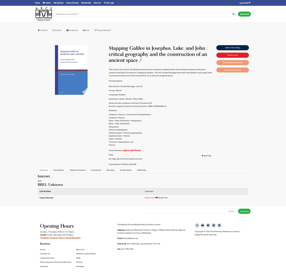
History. (126, 136)
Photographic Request (232, 62)
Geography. (136, 120)
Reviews (110, 170)
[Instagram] (197, 225)
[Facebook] (208, 225)
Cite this (44, 30)
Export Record (103, 30)
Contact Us (45, 254)
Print (87, 30)
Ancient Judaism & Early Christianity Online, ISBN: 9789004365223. (138, 106)
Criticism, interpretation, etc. (121, 142)
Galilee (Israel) (115, 133)
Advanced (244, 14)
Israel (111, 139)
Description (58, 170)
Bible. (111, 120)
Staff (78, 258)
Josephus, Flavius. (117, 117)
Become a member (232, 70)
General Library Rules (86, 254)
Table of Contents (77, 170)
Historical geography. (118, 130)
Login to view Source (131, 150)
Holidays (80, 266)
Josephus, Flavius (117, 114)
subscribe (244, 211)
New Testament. (122, 123)
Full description (115, 81)
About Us (80, 249)
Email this (73, 30)
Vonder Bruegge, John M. (131, 86)
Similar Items (126, 170)
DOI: (40, 181)
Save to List (232, 55)
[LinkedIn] (219, 225)
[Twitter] (213, 225)
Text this (58, 30)
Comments (96, 170)
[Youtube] (202, 225)
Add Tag (207, 156)
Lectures (44, 266)
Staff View (141, 170)
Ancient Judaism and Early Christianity (132, 103)
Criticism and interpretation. (138, 114)
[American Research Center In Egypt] (43, 14)
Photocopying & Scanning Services (55, 262)
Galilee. (118, 139)
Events (79, 262)
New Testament (122, 120)
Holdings (44, 170)
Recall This (162, 198)
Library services (47, 258)
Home (43, 249)
